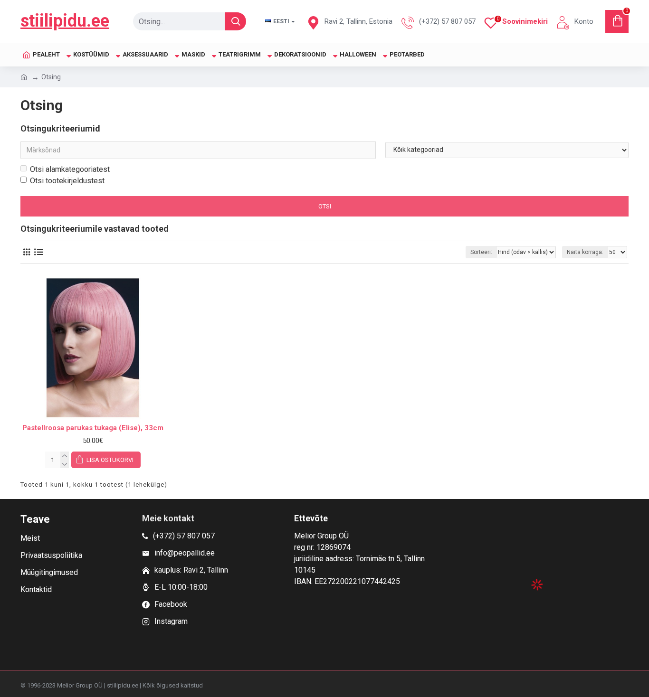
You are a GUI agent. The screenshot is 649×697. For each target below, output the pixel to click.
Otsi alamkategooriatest (70, 169)
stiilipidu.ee (64, 21)
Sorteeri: (481, 252)
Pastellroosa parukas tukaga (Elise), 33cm (92, 428)
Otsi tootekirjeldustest (67, 180)
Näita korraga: (585, 252)
